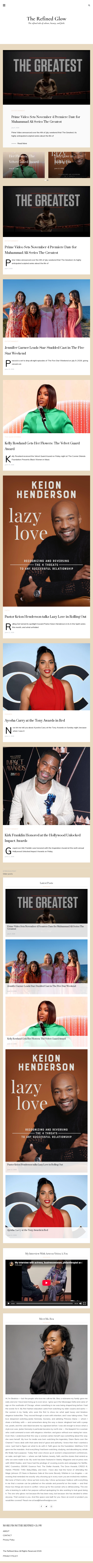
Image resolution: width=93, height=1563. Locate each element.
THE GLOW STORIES (13, 437)
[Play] (8, 1303)
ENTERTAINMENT (18, 111)
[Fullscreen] (84, 1303)
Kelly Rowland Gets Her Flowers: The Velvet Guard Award (24, 156)
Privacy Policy (9, 1540)
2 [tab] (47, 180)
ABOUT (6, 1531)
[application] (46, 1283)
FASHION (8, 714)
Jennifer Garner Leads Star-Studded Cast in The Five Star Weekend (41, 986)
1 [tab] (45, 180)
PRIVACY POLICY (10, 1556)
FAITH (7, 610)
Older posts (8, 874)
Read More (22, 143)
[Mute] (80, 1303)
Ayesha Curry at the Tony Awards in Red (35, 720)
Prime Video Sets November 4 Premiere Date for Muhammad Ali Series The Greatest (45, 927)
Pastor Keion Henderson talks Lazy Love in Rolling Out (45, 617)
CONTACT (7, 1535)
